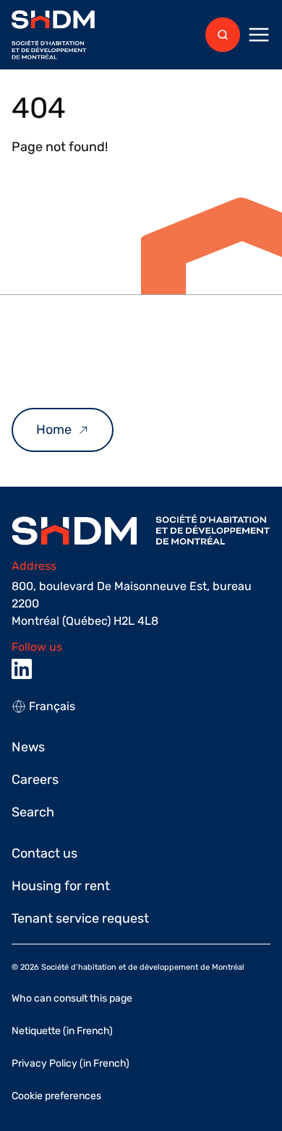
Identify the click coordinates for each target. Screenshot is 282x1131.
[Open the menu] (258, 34)
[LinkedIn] (22, 669)
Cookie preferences (56, 1096)
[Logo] (53, 35)
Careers (35, 780)
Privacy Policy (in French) (70, 1063)
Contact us (44, 853)
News (28, 747)
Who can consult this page (72, 998)
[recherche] (222, 34)
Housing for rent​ (61, 886)
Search (33, 812)
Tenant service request (80, 918)
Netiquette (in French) (62, 1031)
